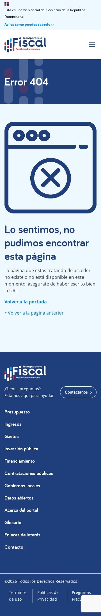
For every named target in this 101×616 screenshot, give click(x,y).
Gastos (11, 436)
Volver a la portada (25, 302)
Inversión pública (21, 448)
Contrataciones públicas (28, 473)
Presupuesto (17, 411)
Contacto (13, 547)
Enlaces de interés (22, 534)
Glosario (12, 522)
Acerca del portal (21, 510)
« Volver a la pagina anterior (34, 313)
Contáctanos (76, 392)
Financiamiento (19, 461)
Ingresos (13, 424)
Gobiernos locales (22, 485)
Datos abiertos (19, 497)
